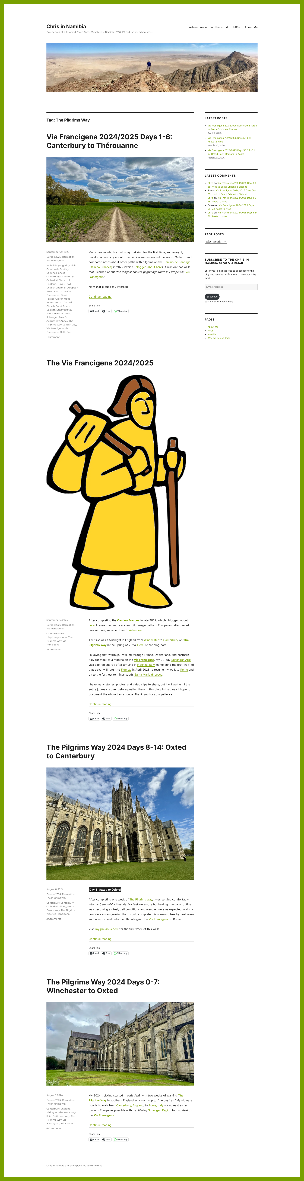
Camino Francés (55, 272)
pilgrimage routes (56, 637)
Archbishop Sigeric (57, 265)
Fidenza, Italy (146, 664)
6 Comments (53, 1128)
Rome (184, 669)
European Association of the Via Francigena (62, 291)
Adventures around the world (208, 27)
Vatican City (69, 324)
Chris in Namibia (66, 26)
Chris (210, 183)
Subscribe (212, 296)
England (66, 1108)
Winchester (151, 640)
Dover (61, 283)
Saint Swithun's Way (58, 1116)
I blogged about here (148, 267)
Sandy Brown (64, 309)
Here (140, 645)
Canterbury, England (129, 1105)
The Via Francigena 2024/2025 (100, 363)
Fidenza (126, 669)
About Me (251, 27)
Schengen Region (159, 1110)
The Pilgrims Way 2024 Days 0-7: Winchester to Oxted (103, 986)
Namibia (212, 334)
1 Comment (53, 336)
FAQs (236, 27)
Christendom (133, 630)
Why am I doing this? (219, 338)
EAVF (68, 283)
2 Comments (53, 649)
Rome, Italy (156, 1105)
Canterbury (52, 276)
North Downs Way (65, 1112)
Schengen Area (55, 317)
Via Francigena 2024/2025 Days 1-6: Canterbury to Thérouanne (109, 141)
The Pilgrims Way (140, 899)
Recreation (68, 256)
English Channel (56, 287)
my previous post (107, 929)
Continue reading (100, 296)
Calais (72, 265)
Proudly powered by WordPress (84, 1165)
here (91, 625)
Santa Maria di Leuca (58, 313)
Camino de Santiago (177, 262)
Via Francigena (55, 260)
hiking (62, 906)
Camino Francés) (101, 267)
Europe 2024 (53, 256)
